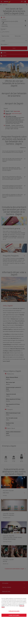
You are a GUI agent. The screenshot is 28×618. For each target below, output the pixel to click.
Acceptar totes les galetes (14, 615)
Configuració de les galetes (14, 611)
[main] (14, 606)
